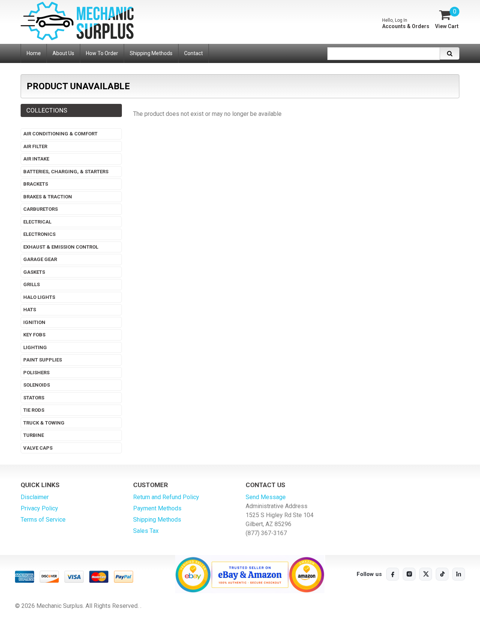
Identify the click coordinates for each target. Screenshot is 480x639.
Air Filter (35, 146)
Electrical (37, 222)
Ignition (34, 322)
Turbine (33, 435)
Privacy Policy (39, 508)
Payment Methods (157, 508)
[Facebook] (392, 574)
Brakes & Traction (47, 197)
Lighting (35, 347)
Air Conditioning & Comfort (60, 133)
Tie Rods (33, 410)
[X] (425, 574)
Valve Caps (37, 448)
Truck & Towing (43, 423)
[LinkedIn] (458, 574)
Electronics (39, 234)
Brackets (35, 184)
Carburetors (40, 209)
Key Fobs (34, 335)
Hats (29, 309)
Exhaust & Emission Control (60, 247)
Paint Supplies (42, 360)
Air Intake (36, 159)
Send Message (266, 497)
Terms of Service (43, 519)
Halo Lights (39, 297)
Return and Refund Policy (166, 497)
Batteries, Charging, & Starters (65, 171)
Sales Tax (146, 530)
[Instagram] (409, 574)
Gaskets (34, 272)
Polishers (36, 372)
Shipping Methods (157, 519)
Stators (33, 397)
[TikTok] (442, 574)
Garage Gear (40, 259)
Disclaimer (35, 497)
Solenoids (36, 385)
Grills (31, 284)
